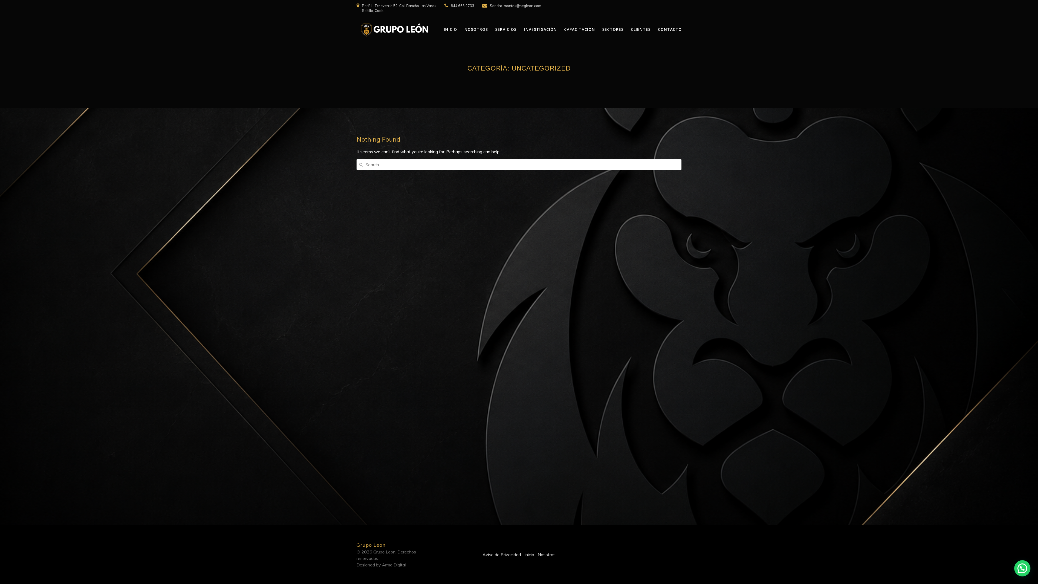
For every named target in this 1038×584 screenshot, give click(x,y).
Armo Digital (394, 565)
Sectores (613, 29)
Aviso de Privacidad (502, 554)
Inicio (450, 29)
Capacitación (579, 29)
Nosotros (476, 29)
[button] (1022, 568)
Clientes (641, 29)
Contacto (670, 29)
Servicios (506, 29)
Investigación (540, 29)
